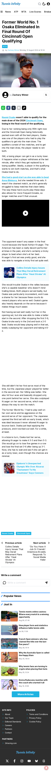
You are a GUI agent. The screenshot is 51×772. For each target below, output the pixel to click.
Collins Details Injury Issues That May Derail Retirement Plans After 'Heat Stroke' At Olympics (31, 273)
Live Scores (35, 11)
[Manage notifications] (46, 768)
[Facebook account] (14, 761)
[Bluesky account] (36, 761)
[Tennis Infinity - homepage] (11, 4)
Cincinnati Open (34, 120)
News (8, 11)
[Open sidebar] (1, 11)
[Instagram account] (21, 761)
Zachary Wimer (13, 50)
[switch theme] (44, 4)
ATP (16, 11)
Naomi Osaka (9, 117)
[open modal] (48, 4)
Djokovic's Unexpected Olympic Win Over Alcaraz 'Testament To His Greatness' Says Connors (30, 468)
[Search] (39, 4)
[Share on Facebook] (8, 108)
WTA (23, 11)
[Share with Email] (19, 108)
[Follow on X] (46, 95)
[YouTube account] (29, 761)
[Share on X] (14, 108)
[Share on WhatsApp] (3, 108)
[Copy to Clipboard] (24, 108)
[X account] (7, 761)
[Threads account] (43, 761)
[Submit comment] (46, 583)
